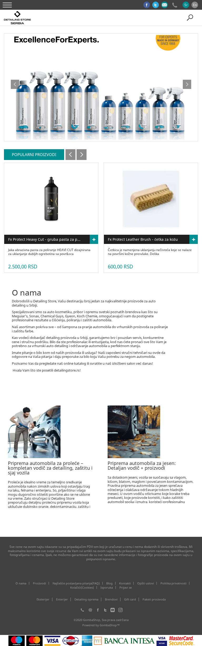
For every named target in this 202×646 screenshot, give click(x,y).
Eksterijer (43, 599)
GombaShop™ (110, 625)
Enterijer (62, 599)
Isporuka (106, 587)
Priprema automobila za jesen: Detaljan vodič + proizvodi (142, 465)
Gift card (130, 599)
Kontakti (125, 583)
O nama (21, 583)
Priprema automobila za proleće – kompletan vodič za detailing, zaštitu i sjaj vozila (50, 468)
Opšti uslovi (145, 583)
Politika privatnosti (173, 583)
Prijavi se (125, 587)
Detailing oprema (86, 599)
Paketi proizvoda (154, 599)
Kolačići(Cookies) (82, 587)
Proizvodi (39, 583)
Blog (109, 583)
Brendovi (111, 599)
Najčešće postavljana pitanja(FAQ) (76, 583)
